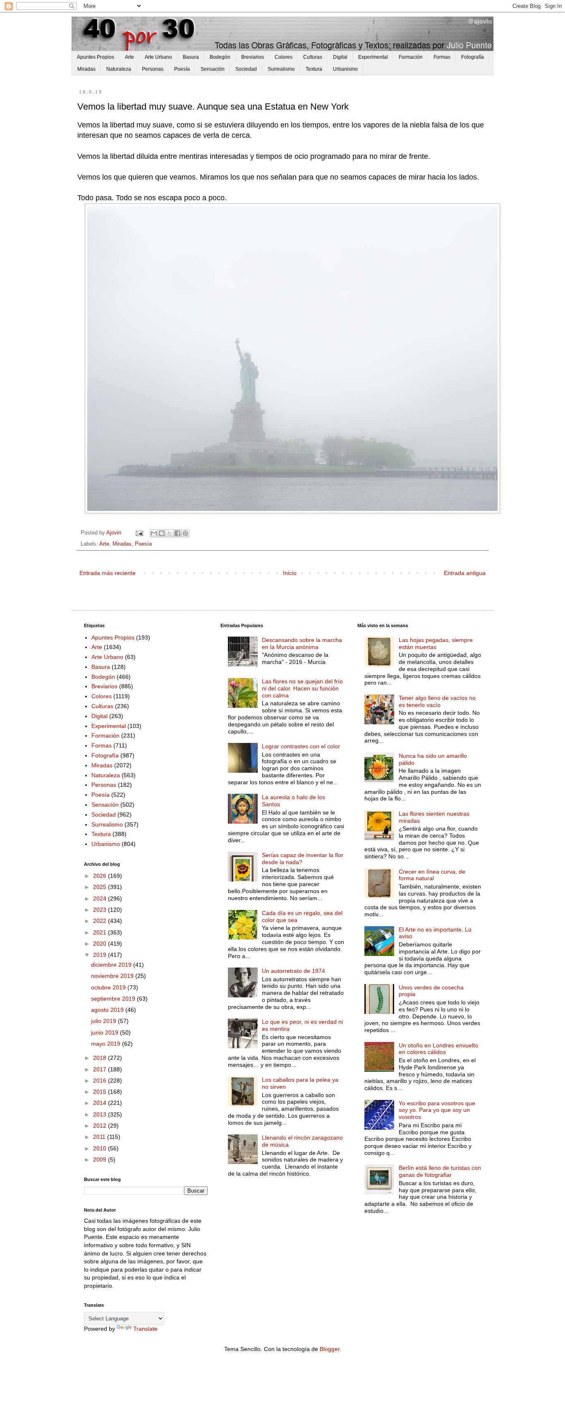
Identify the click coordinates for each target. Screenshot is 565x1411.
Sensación (213, 69)
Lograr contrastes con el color (301, 746)
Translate (145, 1328)
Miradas (86, 69)
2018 (100, 1057)
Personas (152, 69)
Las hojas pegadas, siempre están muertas (436, 643)
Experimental (373, 57)
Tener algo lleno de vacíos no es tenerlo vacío (437, 701)
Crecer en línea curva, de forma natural (432, 875)
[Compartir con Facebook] (177, 533)
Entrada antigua (465, 573)
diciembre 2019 (112, 964)
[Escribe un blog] (162, 533)
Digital (340, 57)
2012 (100, 1125)
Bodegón (220, 57)
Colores (283, 57)
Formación (411, 57)
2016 (100, 1080)
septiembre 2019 (114, 998)
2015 (100, 1091)
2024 (100, 898)
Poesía (182, 69)
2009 (100, 1159)
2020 (100, 943)
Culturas (312, 57)
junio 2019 (105, 1032)
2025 (100, 887)
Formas (441, 57)
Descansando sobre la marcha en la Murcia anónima (302, 643)
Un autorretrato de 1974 (293, 971)
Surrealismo (281, 69)
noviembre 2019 (113, 976)
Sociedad (246, 69)
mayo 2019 (106, 1043)
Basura (191, 57)
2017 (100, 1069)
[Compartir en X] (169, 533)
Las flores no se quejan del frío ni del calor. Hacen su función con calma (302, 688)
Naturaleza (118, 69)
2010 (100, 1148)
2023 (100, 909)
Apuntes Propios (95, 57)
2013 (100, 1114)
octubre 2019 (109, 987)
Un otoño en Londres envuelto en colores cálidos (438, 1049)
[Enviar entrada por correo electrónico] (139, 533)
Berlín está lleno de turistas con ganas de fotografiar (440, 1171)
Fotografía (472, 57)
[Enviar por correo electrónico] (154, 533)
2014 (100, 1103)
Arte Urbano (158, 57)
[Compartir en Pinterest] (185, 533)
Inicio (290, 573)
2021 (100, 932)
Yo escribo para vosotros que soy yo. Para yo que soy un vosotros (437, 1110)
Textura (314, 69)
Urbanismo (345, 69)
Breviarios (252, 57)
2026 (100, 875)
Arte (129, 57)
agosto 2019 (108, 1009)
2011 (100, 1136)
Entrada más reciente (107, 573)
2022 (100, 921)
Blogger (330, 1349)
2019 (100, 954)
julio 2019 (104, 1021)
